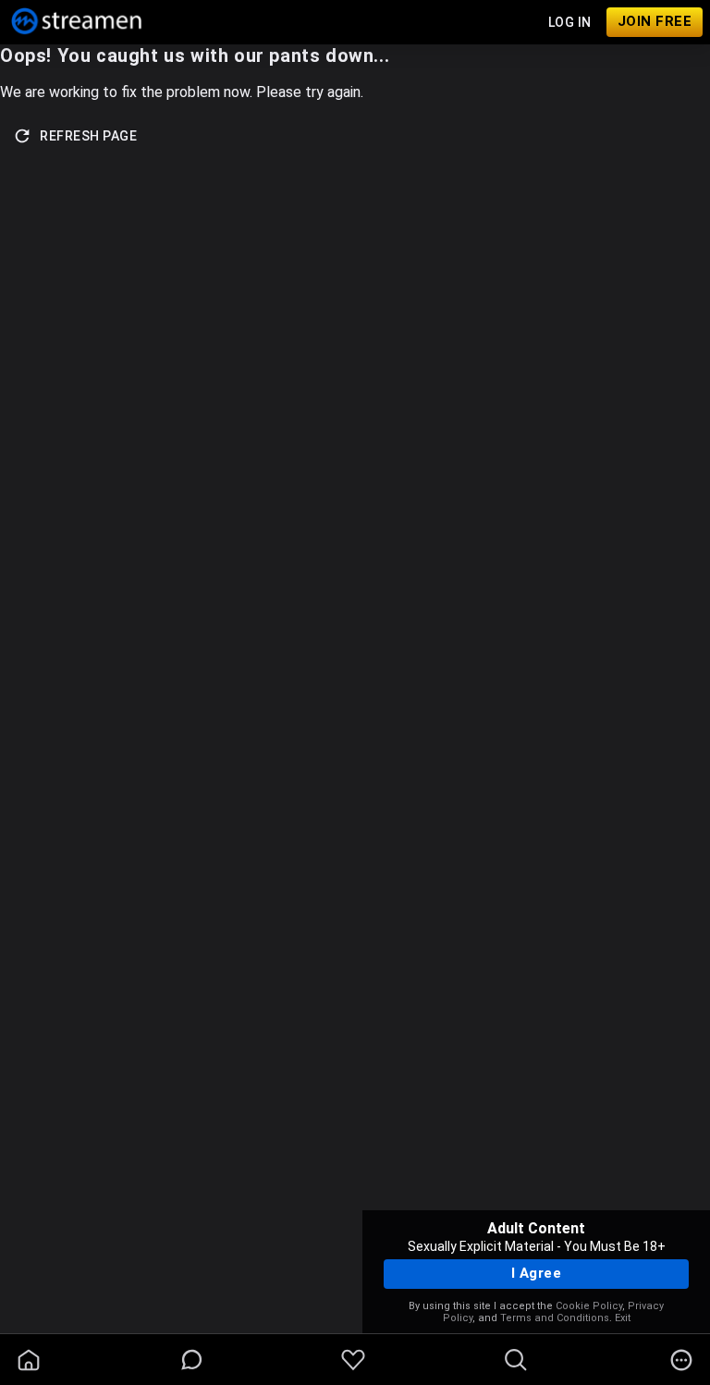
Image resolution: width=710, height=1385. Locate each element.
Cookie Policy (589, 1306)
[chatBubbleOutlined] (191, 1359)
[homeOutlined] (28, 1360)
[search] (516, 1360)
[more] (681, 1360)
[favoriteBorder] (353, 1360)
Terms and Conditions (554, 1318)
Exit (622, 1318)
